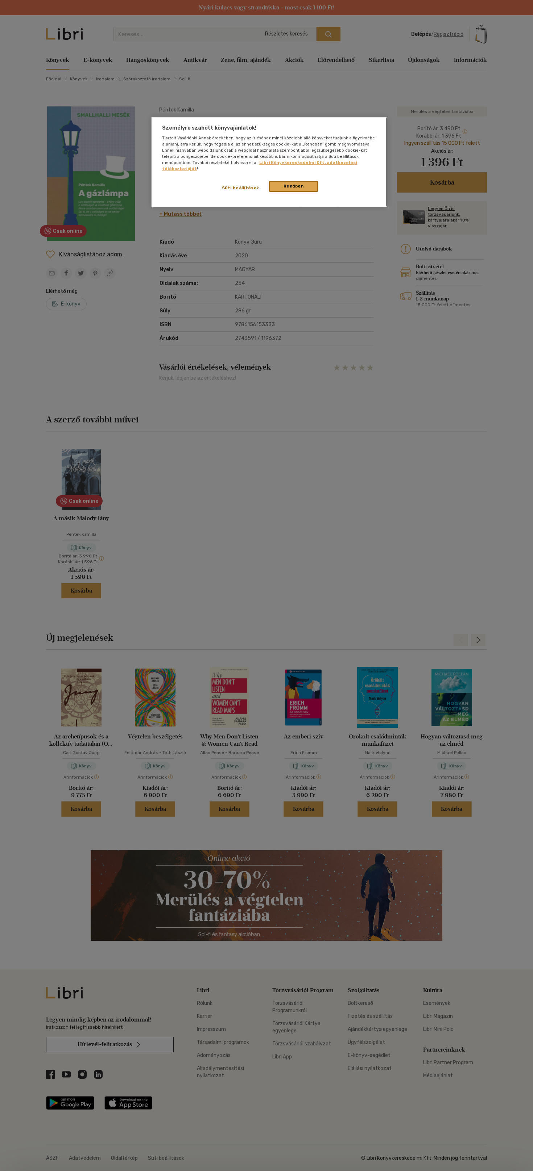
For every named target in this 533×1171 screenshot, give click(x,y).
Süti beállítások (240, 187)
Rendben (294, 186)
